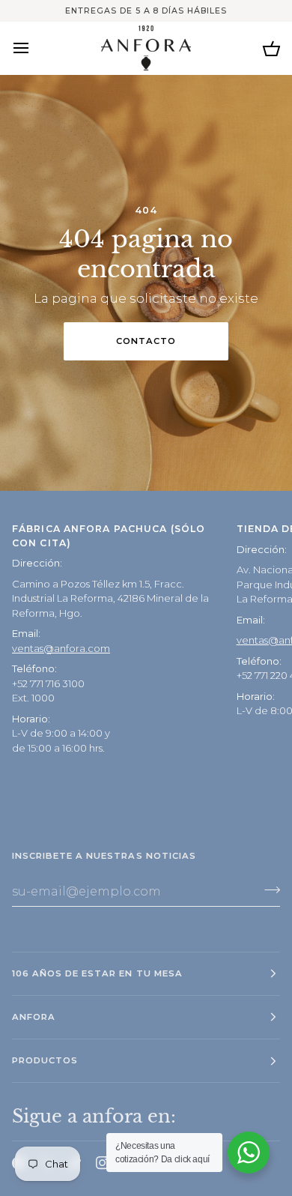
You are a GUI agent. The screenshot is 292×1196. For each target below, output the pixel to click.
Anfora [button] (33, 1017)
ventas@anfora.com (61, 648)
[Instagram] (102, 1163)
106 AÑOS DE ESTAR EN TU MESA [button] (97, 973)
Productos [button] (45, 1060)
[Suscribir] (267, 889)
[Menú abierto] (34, 47)
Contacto (146, 341)
